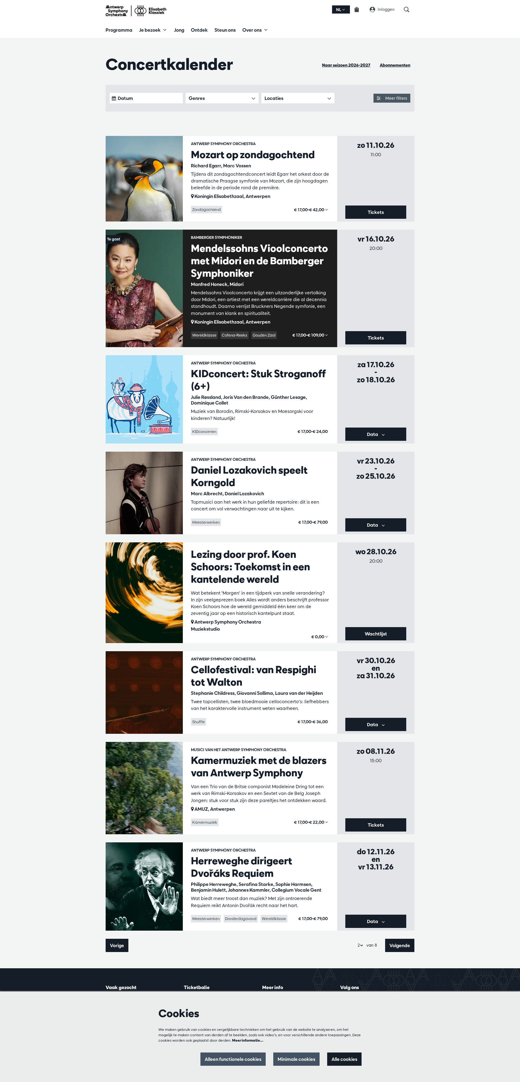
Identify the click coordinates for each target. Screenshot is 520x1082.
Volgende (399, 945)
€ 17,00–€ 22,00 (309, 822)
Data (373, 434)
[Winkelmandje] (360, 9)
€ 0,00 (318, 636)
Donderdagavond (240, 918)
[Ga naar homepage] (136, 10)
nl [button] (339, 9)
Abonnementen (395, 65)
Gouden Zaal (264, 335)
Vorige (117, 945)
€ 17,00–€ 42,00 (309, 209)
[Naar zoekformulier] (409, 9)
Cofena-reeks (234, 335)
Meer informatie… (247, 1040)
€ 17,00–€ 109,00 (308, 335)
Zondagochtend (206, 209)
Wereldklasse (204, 335)
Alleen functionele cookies (233, 1059)
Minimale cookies (296, 1059)
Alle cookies (344, 1059)
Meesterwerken (206, 522)
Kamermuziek (204, 822)
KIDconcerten (204, 431)
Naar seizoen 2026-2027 (346, 65)
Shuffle (198, 721)
